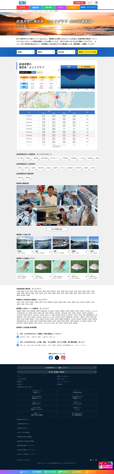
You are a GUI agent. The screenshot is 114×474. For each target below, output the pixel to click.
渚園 (84, 315)
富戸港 (54, 321)
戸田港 (46, 313)
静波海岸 (70, 315)
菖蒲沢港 (95, 319)
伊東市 (18, 304)
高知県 (58, 293)
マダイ (61, 7)
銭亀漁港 (98, 158)
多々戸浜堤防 (83, 321)
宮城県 (35, 291)
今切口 (69, 313)
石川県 (75, 291)
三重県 (92, 291)
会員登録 (80, 3)
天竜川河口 (57, 313)
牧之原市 (82, 302)
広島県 (37, 293)
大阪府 (18, 293)
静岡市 (50, 11)
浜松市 (20, 168)
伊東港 (38, 311)
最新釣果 (35, 7)
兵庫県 (23, 293)
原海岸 (61, 323)
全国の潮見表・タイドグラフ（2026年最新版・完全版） (30, 11)
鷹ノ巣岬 (20, 158)
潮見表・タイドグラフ (89, 7)
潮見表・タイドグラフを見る (87, 52)
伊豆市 (93, 302)
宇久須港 (57, 317)
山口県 (45, 293)
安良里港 (41, 319)
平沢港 (36, 323)
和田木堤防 (44, 158)
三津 (96, 315)
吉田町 (31, 304)
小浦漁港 (35, 158)
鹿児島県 (23, 295)
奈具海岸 (65, 158)
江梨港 (71, 321)
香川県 (62, 293)
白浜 (28, 321)
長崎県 (84, 293)
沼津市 (27, 168)
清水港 (28, 311)
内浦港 (18, 319)
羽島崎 (28, 158)
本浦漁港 (73, 158)
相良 (29, 317)
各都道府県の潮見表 (22, 445)
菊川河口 (30, 315)
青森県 (23, 291)
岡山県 (41, 293)
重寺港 (70, 323)
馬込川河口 (64, 315)
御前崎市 (70, 168)
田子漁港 (58, 315)
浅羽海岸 (89, 321)
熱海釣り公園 (40, 313)
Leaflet (78, 107)
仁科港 (87, 317)
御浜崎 (63, 321)
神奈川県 (48, 7)
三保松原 (33, 317)
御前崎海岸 (67, 319)
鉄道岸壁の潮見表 (30, 21)
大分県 (92, 293)
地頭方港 (76, 321)
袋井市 (93, 168)
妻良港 (36, 321)
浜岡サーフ (48, 315)
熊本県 (88, 293)
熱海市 (49, 168)
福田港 (24, 311)
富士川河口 (36, 315)
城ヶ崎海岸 (84, 319)
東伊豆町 (78, 168)
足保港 (34, 313)
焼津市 (34, 168)
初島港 (80, 315)
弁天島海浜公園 (21, 313)
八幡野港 (82, 317)
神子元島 (62, 317)
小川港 (37, 319)
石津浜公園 (64, 313)
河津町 (23, 304)
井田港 (90, 319)
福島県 (44, 291)
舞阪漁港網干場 (90, 315)
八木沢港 (73, 319)
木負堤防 (78, 313)
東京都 (48, 291)
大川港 (94, 321)
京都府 (32, 293)
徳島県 (67, 293)
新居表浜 (51, 313)
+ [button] (21, 94)
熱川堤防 (47, 319)
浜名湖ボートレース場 (48, 317)
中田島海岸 (90, 313)
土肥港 (25, 315)
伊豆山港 (65, 323)
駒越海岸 (31, 323)
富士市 (63, 168)
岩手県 (27, 291)
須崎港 (31, 321)
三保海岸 (57, 311)
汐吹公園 (78, 319)
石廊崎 (58, 321)
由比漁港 (72, 311)
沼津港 (77, 311)
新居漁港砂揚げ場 (21, 321)
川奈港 (25, 317)
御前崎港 (33, 311)
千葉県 (58, 291)
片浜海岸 (82, 311)
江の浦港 (42, 315)
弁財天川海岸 (93, 317)
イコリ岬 (82, 158)
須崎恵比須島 (69, 317)
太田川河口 (39, 317)
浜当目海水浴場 (42, 321)
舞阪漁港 (19, 311)
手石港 (23, 319)
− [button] (21, 96)
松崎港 (27, 319)
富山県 (71, 291)
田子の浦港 (51, 311)
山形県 (40, 291)
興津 (57, 323)
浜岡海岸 (25, 323)
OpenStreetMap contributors (88, 107)
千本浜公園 (19, 315)
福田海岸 (75, 323)
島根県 (54, 293)
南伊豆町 (88, 302)
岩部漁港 (90, 158)
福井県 (80, 291)
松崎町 (73, 302)
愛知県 (28, 177)
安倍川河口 (76, 317)
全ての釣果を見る (57, 229)
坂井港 (53, 323)
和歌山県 (27, 293)
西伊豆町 (41, 168)
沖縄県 (28, 295)
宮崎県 (18, 295)
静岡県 (46, 11)
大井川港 (87, 311)
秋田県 (31, 291)
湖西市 (86, 168)
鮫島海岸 (32, 319)
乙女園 (52, 319)
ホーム (22, 7)
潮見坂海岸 (19, 317)
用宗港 (30, 313)
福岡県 (75, 293)
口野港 (56, 319)
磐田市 (56, 168)
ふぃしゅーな (93, 311)
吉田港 (67, 311)
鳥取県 (49, 293)
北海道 (18, 291)
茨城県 (62, 291)
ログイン (90, 3)
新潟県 (67, 291)
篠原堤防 (49, 321)
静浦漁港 (62, 311)
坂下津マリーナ (55, 158)
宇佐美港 (84, 313)
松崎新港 (61, 319)
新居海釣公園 (44, 311)
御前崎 (67, 321)
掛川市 (77, 302)
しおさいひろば (47, 323)
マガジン (73, 7)
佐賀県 (80, 293)
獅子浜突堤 (19, 323)
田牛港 (40, 323)
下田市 (27, 304)
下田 (27, 313)
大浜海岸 (75, 315)
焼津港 (53, 315)
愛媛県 (71, 293)
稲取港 (74, 313)
